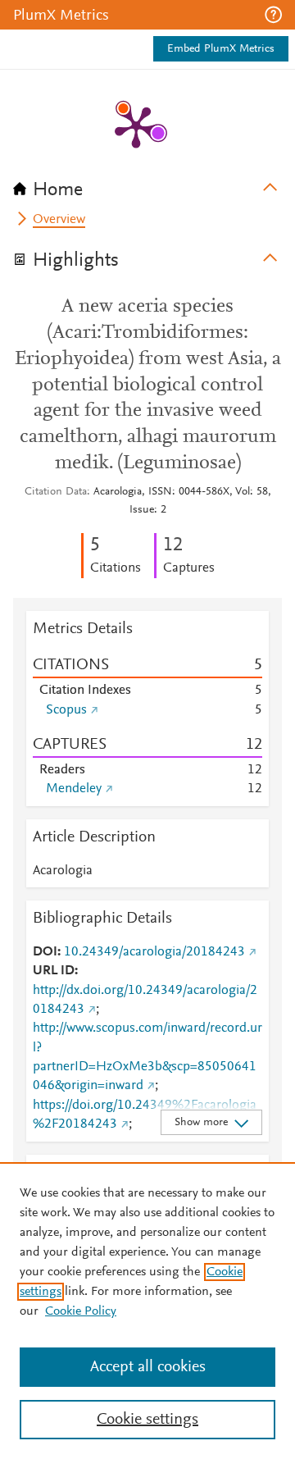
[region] (147, 1310)
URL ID (54, 971)
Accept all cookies (148, 1367)
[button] (273, 15)
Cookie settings (147, 1419)
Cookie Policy (80, 1311)
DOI (45, 952)
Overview (59, 219)
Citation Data (56, 492)
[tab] (147, 184)
